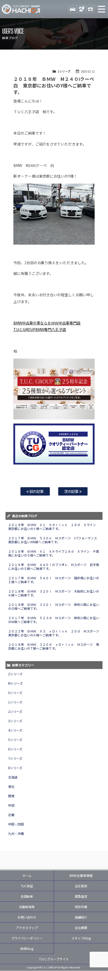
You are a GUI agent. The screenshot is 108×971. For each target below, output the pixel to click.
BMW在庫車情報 (81, 875)
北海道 (13, 777)
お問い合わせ (27, 917)
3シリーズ (15, 721)
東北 (11, 786)
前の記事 (36, 491)
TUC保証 (27, 886)
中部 (11, 805)
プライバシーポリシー (27, 938)
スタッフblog (81, 938)
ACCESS (81, 9)
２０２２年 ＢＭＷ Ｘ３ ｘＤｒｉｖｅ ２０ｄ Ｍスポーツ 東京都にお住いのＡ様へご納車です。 (55, 633)
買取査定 (81, 896)
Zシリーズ (15, 674)
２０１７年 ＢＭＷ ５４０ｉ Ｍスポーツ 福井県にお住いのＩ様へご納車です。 (53, 580)
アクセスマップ (27, 927)
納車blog (27, 948)
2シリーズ (64, 71)
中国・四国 (16, 824)
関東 (11, 796)
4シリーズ (15, 730)
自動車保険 (27, 906)
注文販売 (81, 886)
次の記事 (72, 491)
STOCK (73, 9)
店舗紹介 (81, 917)
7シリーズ (15, 758)
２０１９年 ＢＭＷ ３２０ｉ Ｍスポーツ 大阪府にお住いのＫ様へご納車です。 (53, 593)
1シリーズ (15, 702)
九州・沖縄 (16, 833)
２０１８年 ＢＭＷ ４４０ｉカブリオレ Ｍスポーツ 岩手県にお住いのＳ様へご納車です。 (53, 566)
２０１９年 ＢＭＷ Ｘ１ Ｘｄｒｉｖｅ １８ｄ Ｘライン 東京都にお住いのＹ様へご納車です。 (53, 526)
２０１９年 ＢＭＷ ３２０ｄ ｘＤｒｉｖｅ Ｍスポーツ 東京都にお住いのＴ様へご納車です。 (53, 646)
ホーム (27, 875)
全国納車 (27, 896)
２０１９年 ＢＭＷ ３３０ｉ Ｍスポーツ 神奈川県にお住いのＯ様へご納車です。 (53, 606)
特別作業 (81, 906)
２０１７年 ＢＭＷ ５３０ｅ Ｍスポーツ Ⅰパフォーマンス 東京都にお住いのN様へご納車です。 (54, 540)
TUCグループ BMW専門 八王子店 (21, 9)
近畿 (11, 814)
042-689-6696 (90, 9)
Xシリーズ (15, 692)
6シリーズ (15, 749)
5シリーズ (15, 739)
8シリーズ (15, 767)
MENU (101, 9)
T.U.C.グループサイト (54, 959)
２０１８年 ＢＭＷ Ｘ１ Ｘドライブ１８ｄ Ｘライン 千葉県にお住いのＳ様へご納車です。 (53, 553)
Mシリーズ (15, 683)
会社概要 (81, 927)
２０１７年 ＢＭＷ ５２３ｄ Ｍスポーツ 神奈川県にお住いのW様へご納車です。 (53, 620)
